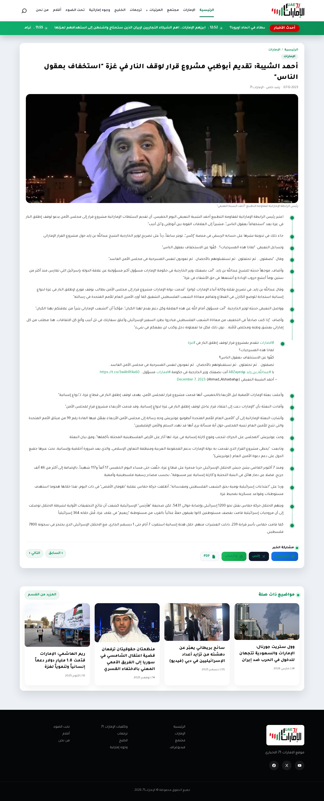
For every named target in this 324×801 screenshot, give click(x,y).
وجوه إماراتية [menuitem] (99, 10)
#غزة (191, 343)
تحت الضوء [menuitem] (75, 10)
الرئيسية (291, 50)
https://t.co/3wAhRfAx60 (119, 373)
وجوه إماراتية (119, 747)
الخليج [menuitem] (119, 10)
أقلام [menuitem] (57, 10)
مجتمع (180, 740)
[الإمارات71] (288, 10)
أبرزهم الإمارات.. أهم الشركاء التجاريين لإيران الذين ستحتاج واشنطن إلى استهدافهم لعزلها (161, 28)
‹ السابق (56, 553)
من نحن (64, 740)
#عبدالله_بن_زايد (258, 373)
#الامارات (267, 343)
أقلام (66, 734)
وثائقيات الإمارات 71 (114, 727)
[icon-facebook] (274, 765)
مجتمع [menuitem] (173, 10)
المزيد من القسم (42, 595)
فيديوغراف (177, 747)
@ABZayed (237, 373)
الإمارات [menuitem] (189, 10)
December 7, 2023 (191, 380)
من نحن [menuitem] (42, 10)
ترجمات (122, 734)
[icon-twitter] (287, 765)
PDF (207, 556)
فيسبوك (282, 556)
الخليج (123, 740)
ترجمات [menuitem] (136, 10)
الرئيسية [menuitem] (206, 10)
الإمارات (274, 50)
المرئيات (154, 10)
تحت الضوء (62, 727)
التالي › (34, 553)
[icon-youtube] (299, 765)
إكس (256, 556)
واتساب (231, 556)
